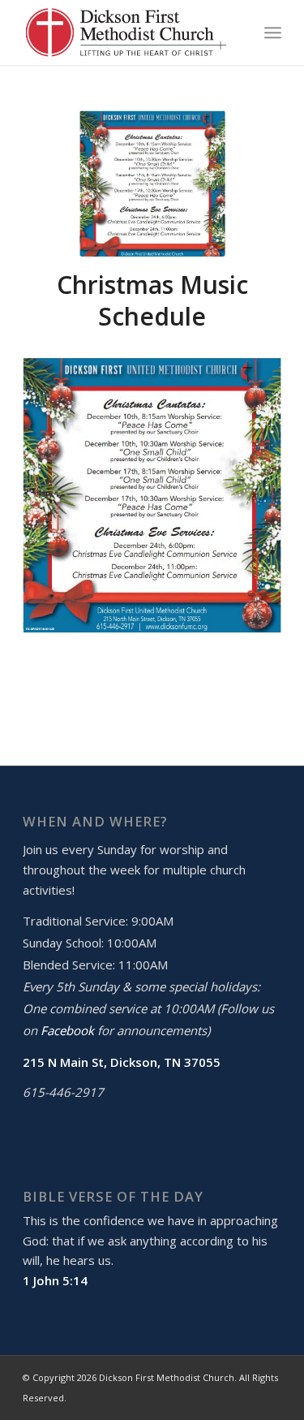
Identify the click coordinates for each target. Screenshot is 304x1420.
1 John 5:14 (55, 1280)
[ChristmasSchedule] (152, 183)
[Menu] (272, 32)
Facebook (67, 1030)
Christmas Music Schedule (152, 300)
